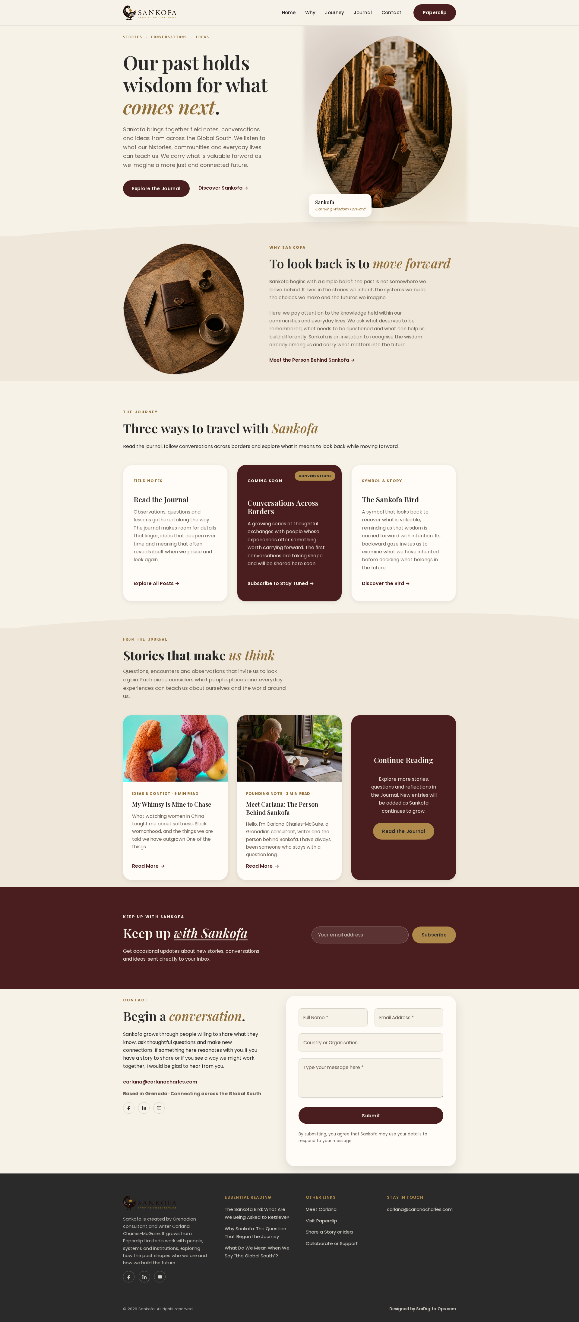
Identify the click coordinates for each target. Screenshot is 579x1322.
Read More (148, 866)
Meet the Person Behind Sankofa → (312, 360)
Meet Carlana (321, 1209)
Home (289, 12)
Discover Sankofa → (223, 187)
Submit (371, 1115)
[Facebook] (128, 1108)
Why (310, 12)
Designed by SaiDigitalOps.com (422, 1309)
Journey (334, 12)
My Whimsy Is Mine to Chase (171, 804)
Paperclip (435, 12)
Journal (363, 12)
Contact (391, 12)
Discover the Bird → (386, 583)
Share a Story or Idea (329, 1232)
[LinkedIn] (144, 1108)
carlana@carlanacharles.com (160, 1082)
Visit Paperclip (321, 1221)
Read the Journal (403, 831)
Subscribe (434, 935)
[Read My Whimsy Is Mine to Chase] (175, 748)
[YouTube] (159, 1108)
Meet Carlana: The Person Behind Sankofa (282, 808)
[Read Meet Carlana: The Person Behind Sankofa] (289, 748)
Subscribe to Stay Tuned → (281, 583)
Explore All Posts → (156, 583)
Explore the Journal (156, 188)
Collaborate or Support (332, 1243)
